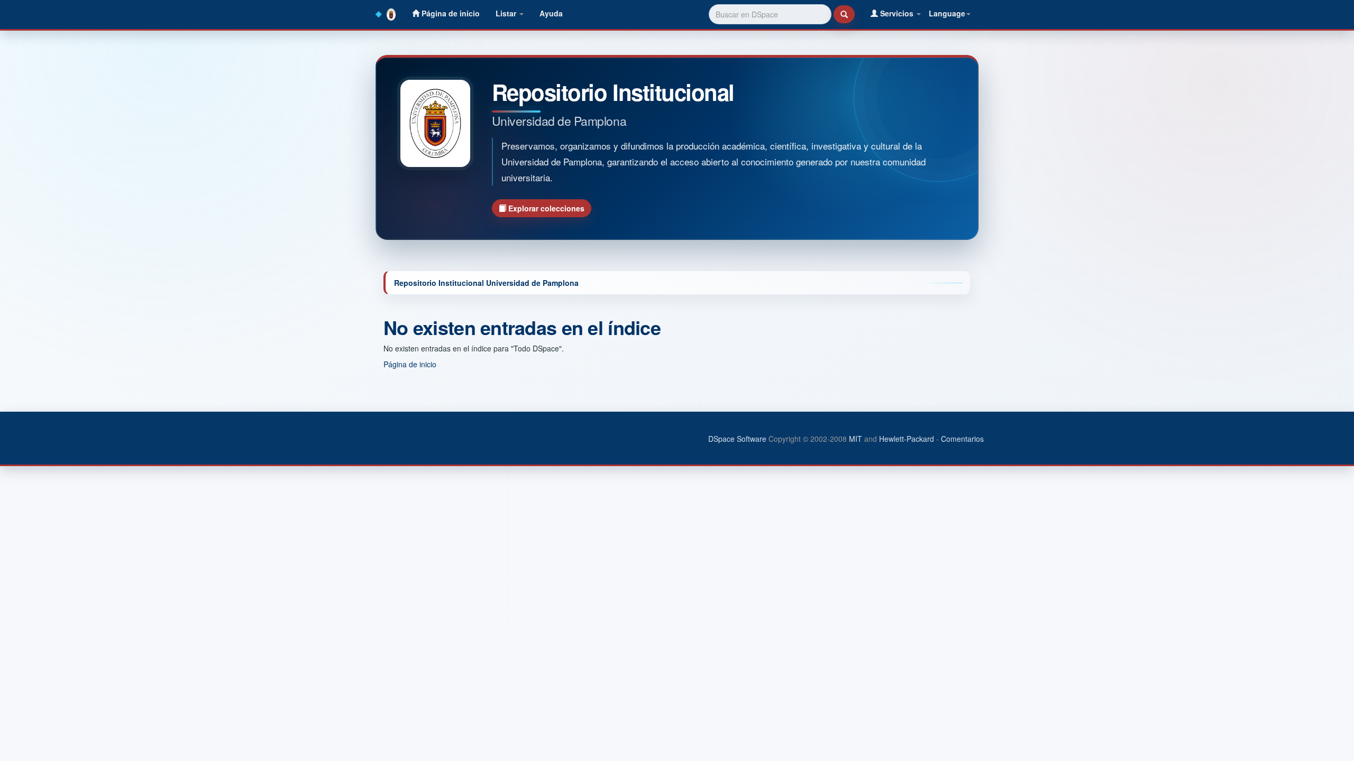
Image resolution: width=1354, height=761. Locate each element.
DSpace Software (737, 438)
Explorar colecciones (545, 208)
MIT (855, 438)
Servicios (897, 13)
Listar (507, 13)
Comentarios (962, 438)
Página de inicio (449, 13)
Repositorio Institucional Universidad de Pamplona (486, 282)
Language (947, 13)
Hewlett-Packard (906, 438)
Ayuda (551, 13)
